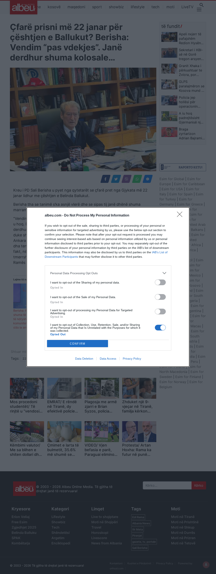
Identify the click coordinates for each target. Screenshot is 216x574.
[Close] (181, 216)
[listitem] (108, 273)
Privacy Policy (132, 358)
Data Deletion (84, 358)
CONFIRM (77, 343)
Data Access (108, 358)
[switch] (160, 282)
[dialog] (108, 287)
